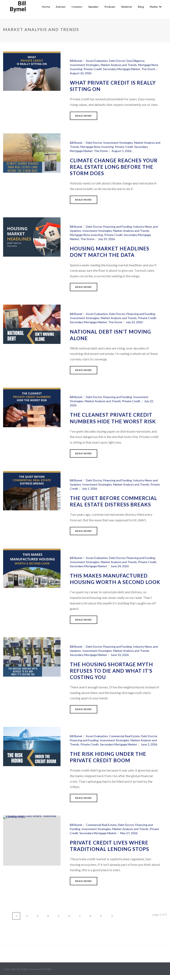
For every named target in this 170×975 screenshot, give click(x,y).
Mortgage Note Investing (97, 146)
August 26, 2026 (80, 73)
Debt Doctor (117, 60)
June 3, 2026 (149, 744)
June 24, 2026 (120, 566)
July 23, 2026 (134, 322)
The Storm (148, 69)
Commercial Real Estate (124, 736)
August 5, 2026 (121, 151)
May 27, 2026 (128, 833)
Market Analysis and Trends (119, 65)
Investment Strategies (85, 65)
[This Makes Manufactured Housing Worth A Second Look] (32, 568)
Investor (77, 6)
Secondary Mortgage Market (121, 69)
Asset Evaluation (151, 38)
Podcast (109, 6)
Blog (141, 6)
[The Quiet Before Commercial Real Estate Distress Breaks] (32, 490)
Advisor (61, 6)
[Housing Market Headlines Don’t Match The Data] (32, 237)
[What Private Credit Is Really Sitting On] (32, 71)
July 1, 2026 (89, 488)
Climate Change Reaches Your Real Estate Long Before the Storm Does (114, 166)
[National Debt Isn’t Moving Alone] (32, 324)
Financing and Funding (117, 226)
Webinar (126, 6)
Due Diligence (135, 60)
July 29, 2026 (106, 239)
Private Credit (93, 69)
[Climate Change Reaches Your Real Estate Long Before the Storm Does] (32, 153)
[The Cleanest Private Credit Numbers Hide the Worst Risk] (32, 407)
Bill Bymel (76, 60)
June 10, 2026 (120, 655)
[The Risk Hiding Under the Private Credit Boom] (32, 746)
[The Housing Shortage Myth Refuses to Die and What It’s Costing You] (32, 657)
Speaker (93, 6)
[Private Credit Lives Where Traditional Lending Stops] (32, 841)
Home (46, 6)
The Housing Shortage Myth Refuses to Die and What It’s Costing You (111, 670)
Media (154, 6)
